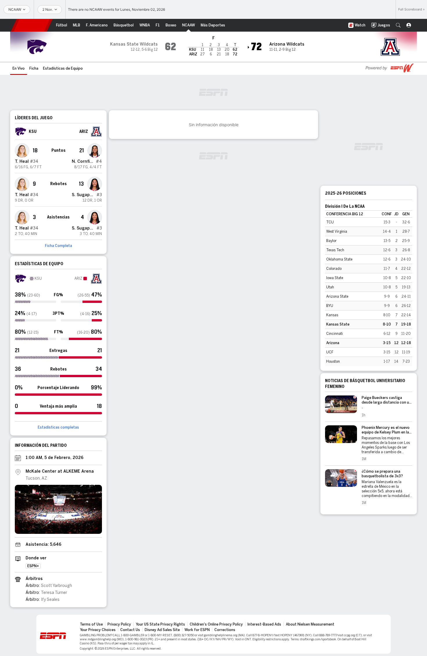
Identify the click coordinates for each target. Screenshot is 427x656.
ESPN (32, 25)
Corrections (224, 630)
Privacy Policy (119, 624)
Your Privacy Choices (98, 630)
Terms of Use (91, 624)
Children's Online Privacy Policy (216, 624)
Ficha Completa (58, 246)
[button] (398, 25)
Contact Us (130, 630)
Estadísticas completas (58, 427)
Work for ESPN (197, 630)
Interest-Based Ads (264, 624)
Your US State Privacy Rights (160, 624)
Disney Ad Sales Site (162, 630)
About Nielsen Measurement (310, 624)
